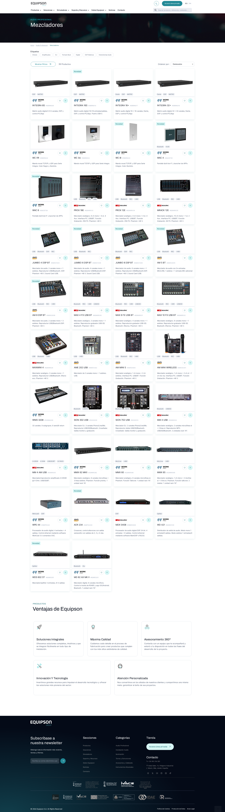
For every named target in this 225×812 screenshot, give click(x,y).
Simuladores (62, 10)
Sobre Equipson (97, 10)
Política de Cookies (163, 809)
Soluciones (47, 10)
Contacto (121, 10)
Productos (35, 10)
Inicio (32, 45)
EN (190, 3)
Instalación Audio (122, 750)
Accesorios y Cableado (124, 763)
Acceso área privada (172, 3)
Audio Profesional (41, 20)
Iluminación (120, 754)
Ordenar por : (164, 64)
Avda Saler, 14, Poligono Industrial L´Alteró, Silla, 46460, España (159, 767)
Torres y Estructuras (123, 758)
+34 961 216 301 (154, 761)
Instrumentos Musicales (124, 767)
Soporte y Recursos (79, 10)
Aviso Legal (191, 809)
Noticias (112, 10)
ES (186, 3)
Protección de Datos (178, 809)
